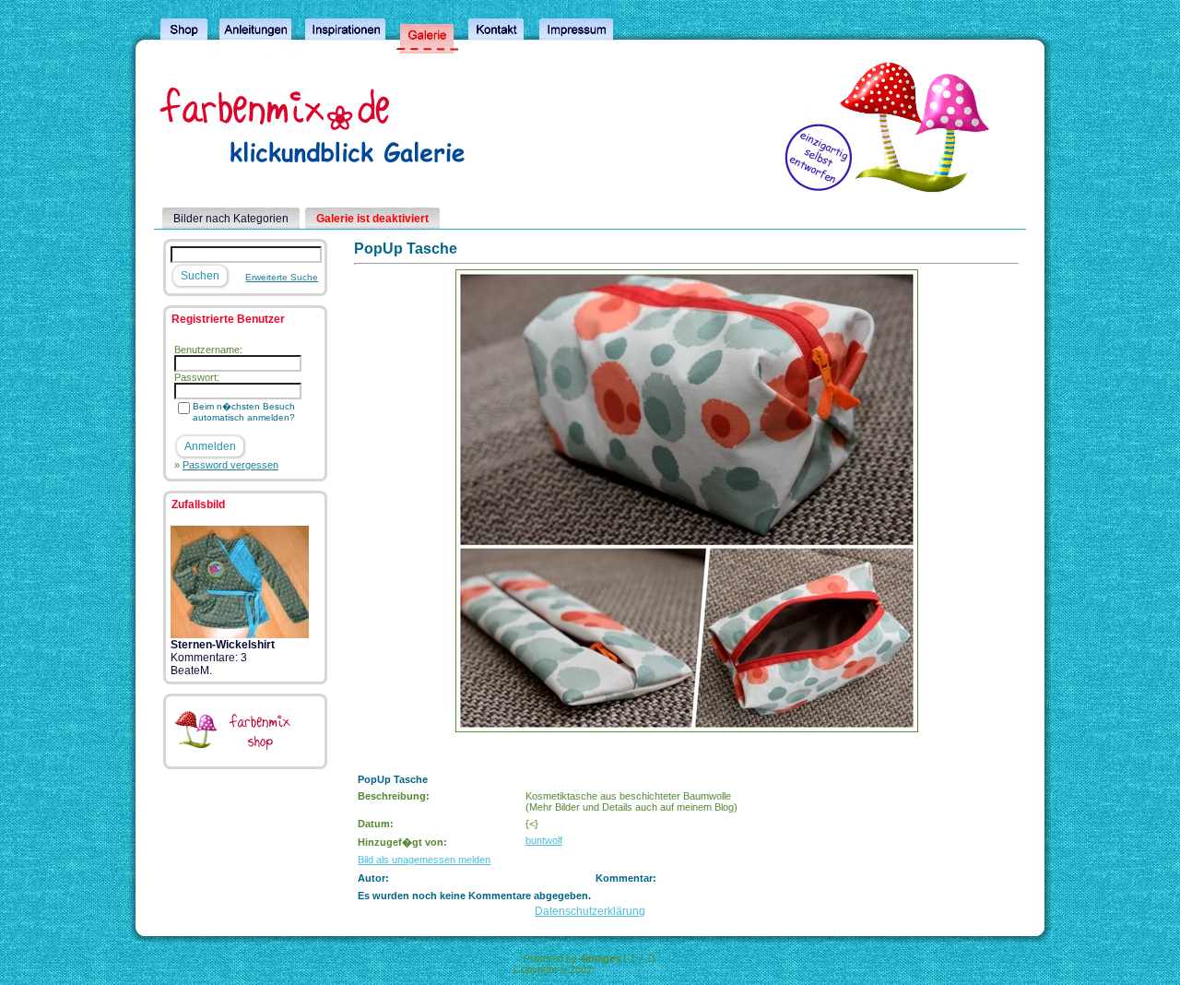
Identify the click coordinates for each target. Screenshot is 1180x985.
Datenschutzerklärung (590, 911)
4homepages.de (631, 969)
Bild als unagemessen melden (424, 859)
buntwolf (543, 840)
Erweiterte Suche (281, 277)
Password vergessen (230, 464)
